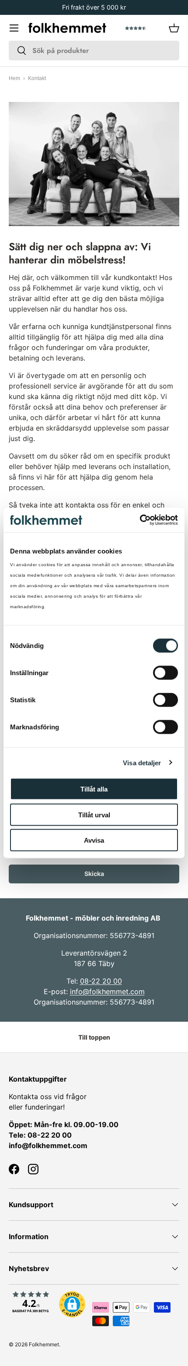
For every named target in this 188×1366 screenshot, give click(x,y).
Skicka (94, 873)
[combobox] (94, 50)
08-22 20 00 (101, 981)
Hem (14, 78)
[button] (174, 28)
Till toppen (94, 1037)
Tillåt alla (94, 789)
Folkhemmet (44, 1344)
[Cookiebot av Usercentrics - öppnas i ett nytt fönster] (139, 520)
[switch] (165, 673)
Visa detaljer (142, 762)
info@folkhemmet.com (107, 991)
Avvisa (94, 840)
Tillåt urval (94, 814)
